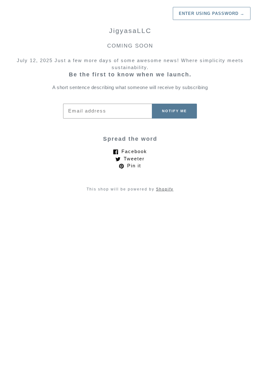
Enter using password (211, 13)
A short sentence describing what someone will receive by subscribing (130, 87)
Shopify (164, 189)
